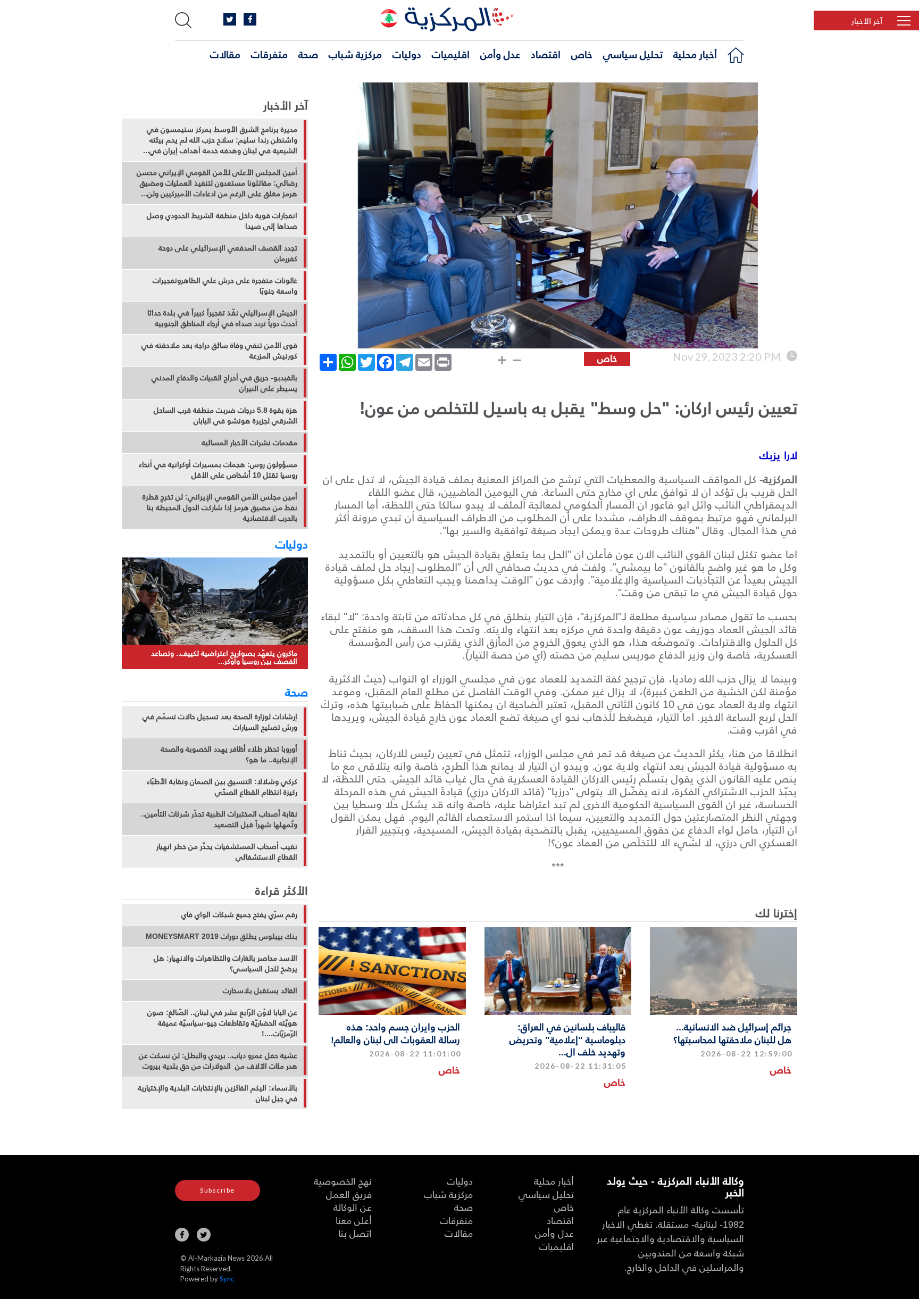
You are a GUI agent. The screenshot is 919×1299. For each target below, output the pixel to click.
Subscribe (217, 1190)
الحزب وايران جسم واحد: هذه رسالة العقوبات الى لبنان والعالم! (395, 1032)
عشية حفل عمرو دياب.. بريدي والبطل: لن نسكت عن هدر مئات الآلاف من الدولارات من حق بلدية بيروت (218, 1060)
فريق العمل (349, 1194)
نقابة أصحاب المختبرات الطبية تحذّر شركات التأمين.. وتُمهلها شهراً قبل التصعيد (219, 819)
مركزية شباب (355, 53)
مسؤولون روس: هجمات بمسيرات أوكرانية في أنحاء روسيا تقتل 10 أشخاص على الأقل (218, 469)
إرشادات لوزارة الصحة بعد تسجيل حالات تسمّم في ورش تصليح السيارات (220, 721)
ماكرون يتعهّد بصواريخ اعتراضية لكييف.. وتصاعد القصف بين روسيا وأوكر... (224, 657)
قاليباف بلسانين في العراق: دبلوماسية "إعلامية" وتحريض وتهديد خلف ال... (567, 1039)
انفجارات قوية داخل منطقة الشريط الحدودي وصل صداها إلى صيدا (222, 220)
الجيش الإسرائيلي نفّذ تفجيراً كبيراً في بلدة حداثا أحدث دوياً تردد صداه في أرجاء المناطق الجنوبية (222, 318)
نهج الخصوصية (343, 1180)
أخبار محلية (695, 53)
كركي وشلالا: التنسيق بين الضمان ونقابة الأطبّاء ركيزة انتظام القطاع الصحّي (222, 786)
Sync (227, 1279)
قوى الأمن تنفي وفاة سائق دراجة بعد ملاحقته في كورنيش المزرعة (219, 350)
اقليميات (451, 53)
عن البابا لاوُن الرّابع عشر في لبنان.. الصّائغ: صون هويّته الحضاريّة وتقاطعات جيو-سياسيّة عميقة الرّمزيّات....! (222, 1023)
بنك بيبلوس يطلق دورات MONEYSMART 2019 (221, 936)
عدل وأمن (500, 53)
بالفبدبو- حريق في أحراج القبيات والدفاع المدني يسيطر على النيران (224, 383)
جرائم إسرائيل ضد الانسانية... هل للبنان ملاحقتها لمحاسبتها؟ (732, 1032)
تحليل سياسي (633, 53)
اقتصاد (546, 53)
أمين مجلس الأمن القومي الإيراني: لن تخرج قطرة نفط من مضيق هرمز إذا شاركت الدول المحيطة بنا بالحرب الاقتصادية (220, 507)
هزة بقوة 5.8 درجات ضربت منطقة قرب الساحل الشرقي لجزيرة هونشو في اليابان (225, 415)
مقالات (225, 53)
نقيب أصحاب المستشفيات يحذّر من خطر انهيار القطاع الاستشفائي (226, 851)
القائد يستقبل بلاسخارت (260, 990)
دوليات (406, 53)
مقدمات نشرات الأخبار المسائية (249, 442)
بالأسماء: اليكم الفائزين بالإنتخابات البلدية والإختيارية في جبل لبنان (217, 1093)
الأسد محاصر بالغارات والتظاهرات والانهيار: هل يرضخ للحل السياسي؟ (225, 963)
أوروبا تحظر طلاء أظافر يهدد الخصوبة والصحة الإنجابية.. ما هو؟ (229, 754)
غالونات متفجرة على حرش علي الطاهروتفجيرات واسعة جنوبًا (225, 285)
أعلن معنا (354, 1220)
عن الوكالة (352, 1206)
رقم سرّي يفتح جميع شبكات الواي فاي (239, 914)
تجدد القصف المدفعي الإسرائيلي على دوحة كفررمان (227, 253)
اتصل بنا (355, 1232)
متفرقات (269, 53)
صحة (308, 53)
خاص (581, 53)
